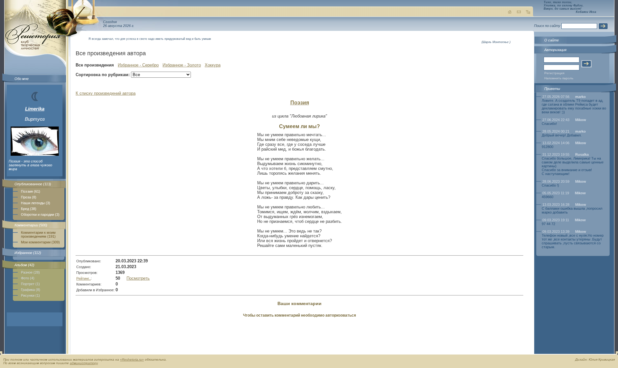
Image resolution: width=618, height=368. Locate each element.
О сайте (551, 40)
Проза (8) (28, 197)
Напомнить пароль (558, 78)
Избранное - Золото (182, 65)
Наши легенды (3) (35, 203)
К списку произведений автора (106, 93)
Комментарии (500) (30, 225)
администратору (84, 363)
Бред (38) (28, 209)
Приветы (552, 89)
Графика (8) (30, 290)
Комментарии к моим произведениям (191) (38, 234)
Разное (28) (30, 272)
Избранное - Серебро (138, 65)
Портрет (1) (30, 284)
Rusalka (582, 154)
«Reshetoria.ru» (132, 359)
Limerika (34, 108)
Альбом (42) (24, 265)
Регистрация (554, 73)
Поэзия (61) (30, 191)
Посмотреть (138, 278)
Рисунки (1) (30, 295)
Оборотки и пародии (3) (40, 214)
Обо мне (21, 79)
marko (580, 97)
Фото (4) (27, 278)
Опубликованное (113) (32, 184)
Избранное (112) (27, 253)
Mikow (580, 120)
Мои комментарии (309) (40, 242)
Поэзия (299, 102)
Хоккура (212, 65)
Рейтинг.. (83, 278)
